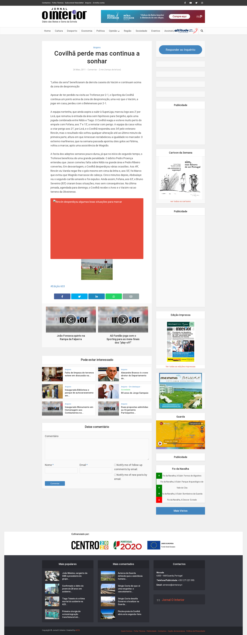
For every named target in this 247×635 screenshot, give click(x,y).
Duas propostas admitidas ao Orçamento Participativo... (134, 410)
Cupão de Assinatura (176, 631)
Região (127, 30)
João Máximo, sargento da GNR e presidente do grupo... (74, 576)
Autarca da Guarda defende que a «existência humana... (130, 576)
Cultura (59, 30)
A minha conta (98, 3)
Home (47, 30)
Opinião (113, 30)
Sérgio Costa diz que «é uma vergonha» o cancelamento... (129, 589)
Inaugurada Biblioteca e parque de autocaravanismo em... (79, 393)
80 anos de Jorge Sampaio (134, 393)
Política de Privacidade (195, 631)
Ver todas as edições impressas (180, 366)
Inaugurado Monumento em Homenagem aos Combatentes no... (79, 410)
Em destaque (134, 387)
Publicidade (151, 631)
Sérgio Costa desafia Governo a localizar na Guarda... (128, 601)
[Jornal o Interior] (64, 13)
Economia (86, 30)
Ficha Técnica (57, 3)
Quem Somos (126, 631)
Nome (49, 464)
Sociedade (141, 30)
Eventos (155, 30)
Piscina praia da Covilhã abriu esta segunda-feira (129, 612)
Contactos (46, 3)
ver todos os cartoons (180, 201)
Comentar (92, 69)
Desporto (72, 30)
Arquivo (88, 3)
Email (84, 464)
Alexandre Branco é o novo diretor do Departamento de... (134, 375)
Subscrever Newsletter (74, 3)
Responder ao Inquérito (180, 49)
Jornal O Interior (173, 600)
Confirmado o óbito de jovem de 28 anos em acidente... (72, 589)
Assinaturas (170, 30)
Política (100, 30)
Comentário (51, 436)
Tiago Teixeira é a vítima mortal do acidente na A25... (73, 601)
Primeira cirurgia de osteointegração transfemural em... (71, 614)
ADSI (78, 630)
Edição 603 (58, 286)
